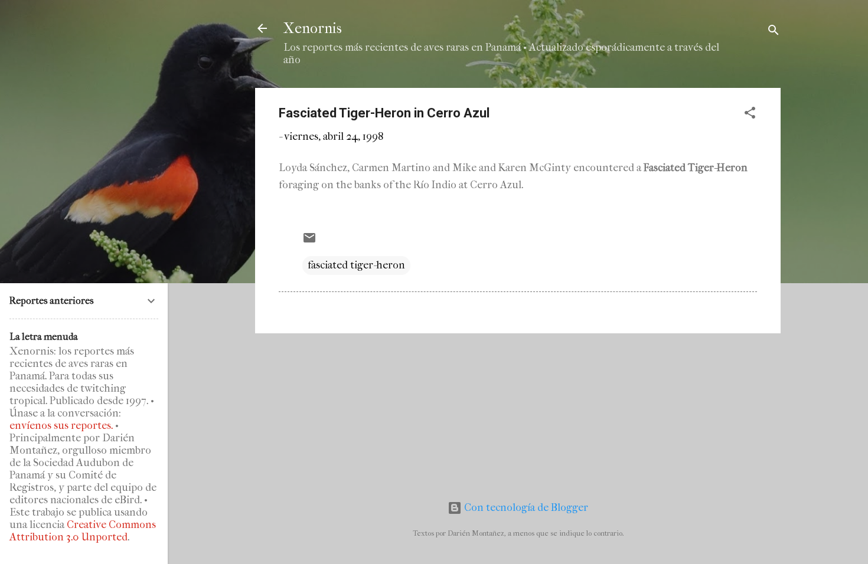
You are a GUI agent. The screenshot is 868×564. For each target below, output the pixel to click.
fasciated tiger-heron (356, 265)
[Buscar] (773, 32)
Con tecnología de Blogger (525, 507)
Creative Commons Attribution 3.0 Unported (82, 531)
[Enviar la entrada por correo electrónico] (309, 241)
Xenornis (312, 28)
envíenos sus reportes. (61, 425)
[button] (750, 115)
